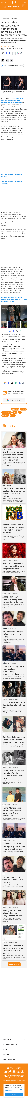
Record (6, 1054)
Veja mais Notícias (14, 964)
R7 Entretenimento (5, 18)
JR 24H (5, 1049)
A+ (7, 60)
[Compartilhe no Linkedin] (10, 53)
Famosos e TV (14, 18)
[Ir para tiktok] (10, 1076)
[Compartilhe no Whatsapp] (14, 53)
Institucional (9, 1059)
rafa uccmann (5, 415)
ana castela (23, 409)
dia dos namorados (6, 412)
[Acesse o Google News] (18, 53)
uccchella (12, 415)
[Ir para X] (14, 1076)
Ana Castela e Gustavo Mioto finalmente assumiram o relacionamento (13, 100)
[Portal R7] (14, 2)
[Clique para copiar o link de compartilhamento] (21, 53)
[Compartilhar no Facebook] (7, 53)
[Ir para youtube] (22, 1076)
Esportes (7, 1039)
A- (11, 60)
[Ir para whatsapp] (18, 1076)
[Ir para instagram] (14, 1071)
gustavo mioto (15, 409)
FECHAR (14, 1094)
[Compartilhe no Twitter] (3, 53)
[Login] (25, 2)
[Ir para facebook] (10, 1071)
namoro (15, 412)
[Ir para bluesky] (6, 1071)
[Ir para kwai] (18, 1071)
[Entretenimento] (14, 7)
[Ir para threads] (22, 1071)
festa (20, 412)
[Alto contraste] (2, 60)
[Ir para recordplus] (6, 1076)
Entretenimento (10, 1044)
